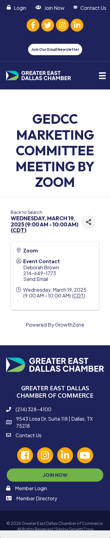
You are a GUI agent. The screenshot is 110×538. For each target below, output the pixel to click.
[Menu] (102, 75)
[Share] (88, 222)
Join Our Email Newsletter (55, 49)
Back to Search (26, 212)
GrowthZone (69, 324)
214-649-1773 (39, 273)
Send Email (35, 279)
